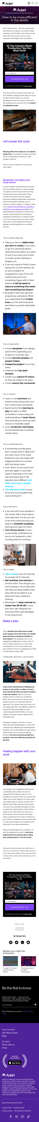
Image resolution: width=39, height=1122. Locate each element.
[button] (10, 942)
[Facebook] (10, 1117)
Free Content (8, 1029)
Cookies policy (18, 1108)
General (19, 929)
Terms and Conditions (22, 1111)
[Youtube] (22, 1117)
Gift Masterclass (10, 1033)
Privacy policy (7, 1111)
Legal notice (7, 1108)
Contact (6, 1041)
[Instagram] (16, 1117)
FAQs (4, 1048)
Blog (4, 1036)
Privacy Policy (28, 86)
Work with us (8, 1044)
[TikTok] (28, 1117)
